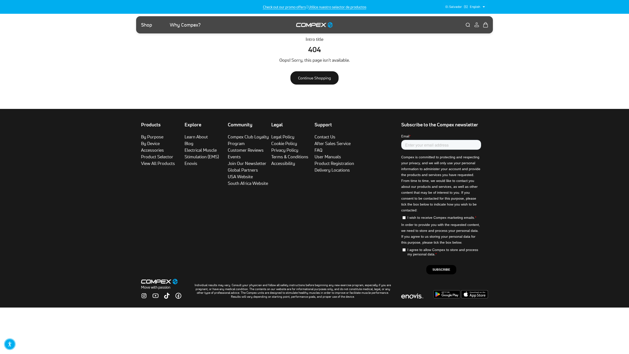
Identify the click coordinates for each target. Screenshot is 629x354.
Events (234, 156)
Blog (189, 143)
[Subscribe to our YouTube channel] (155, 296)
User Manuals (327, 156)
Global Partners (243, 170)
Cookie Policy (284, 143)
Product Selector (157, 156)
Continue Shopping (314, 77)
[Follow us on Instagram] (144, 296)
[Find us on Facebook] (178, 296)
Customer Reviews (246, 150)
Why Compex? (185, 25)
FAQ (318, 150)
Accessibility (283, 163)
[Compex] (314, 25)
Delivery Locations (332, 170)
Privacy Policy (284, 150)
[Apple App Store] (474, 297)
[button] (10, 344)
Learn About (196, 136)
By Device (150, 143)
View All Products (158, 163)
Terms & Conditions (289, 156)
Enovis (191, 163)
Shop (146, 25)
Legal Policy (282, 136)
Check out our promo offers (284, 7)
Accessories (152, 150)
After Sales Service (332, 143)
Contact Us (324, 136)
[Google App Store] (447, 297)
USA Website (240, 176)
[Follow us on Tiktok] (167, 296)
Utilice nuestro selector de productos (337, 7)
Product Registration (334, 163)
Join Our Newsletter (247, 163)
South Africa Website (248, 183)
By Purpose (152, 136)
